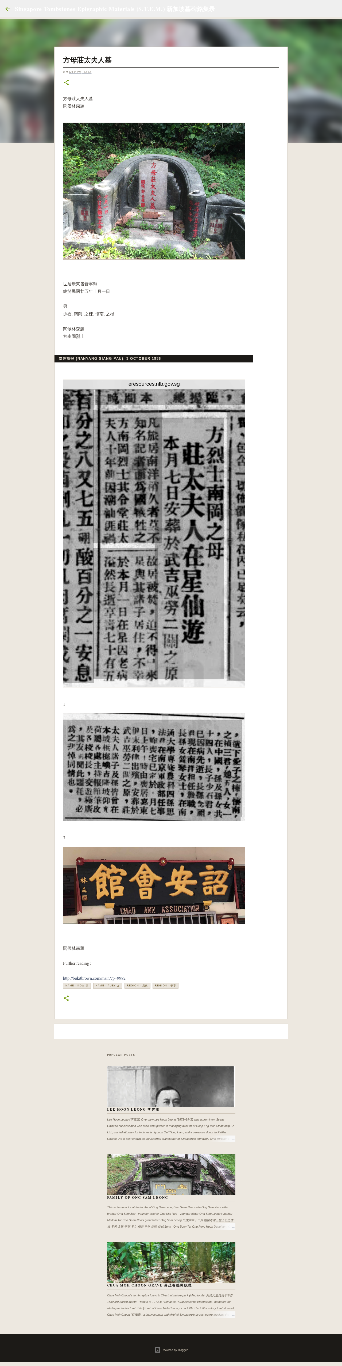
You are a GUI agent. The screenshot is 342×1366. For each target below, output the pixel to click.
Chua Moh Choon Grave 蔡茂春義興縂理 (149, 1285)
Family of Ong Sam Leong (138, 1197)
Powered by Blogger (174, 1350)
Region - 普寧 (165, 985)
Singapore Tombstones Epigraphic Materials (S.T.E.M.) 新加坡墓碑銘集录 (115, 8)
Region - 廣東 (137, 985)
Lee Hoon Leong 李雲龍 (133, 1109)
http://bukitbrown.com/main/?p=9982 (94, 978)
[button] (66, 82)
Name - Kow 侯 (76, 985)
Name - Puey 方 (108, 985)
